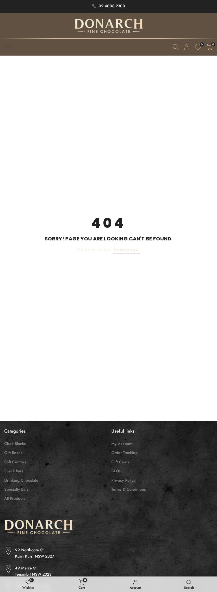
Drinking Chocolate (21, 480)
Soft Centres (15, 462)
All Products (14, 498)
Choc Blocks (15, 443)
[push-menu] (8, 47)
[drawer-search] (176, 47)
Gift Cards (120, 462)
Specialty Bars (16, 489)
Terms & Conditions (128, 489)
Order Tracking (124, 452)
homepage (126, 250)
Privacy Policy (123, 480)
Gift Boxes (13, 452)
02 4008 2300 (112, 6)
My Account (122, 443)
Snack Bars (13, 471)
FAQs (116, 471)
